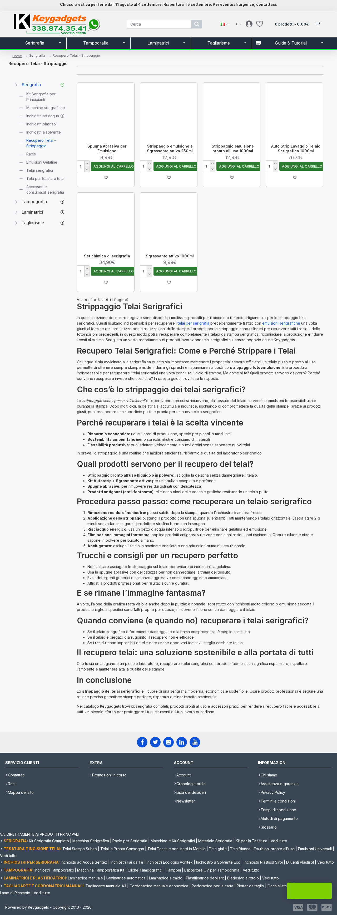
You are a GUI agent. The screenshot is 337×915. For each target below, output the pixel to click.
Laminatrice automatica (126, 878)
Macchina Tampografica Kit (100, 870)
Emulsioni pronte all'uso (274, 849)
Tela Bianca (240, 849)
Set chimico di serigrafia (107, 256)
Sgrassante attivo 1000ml (170, 256)
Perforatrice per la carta (212, 886)
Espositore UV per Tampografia (211, 870)
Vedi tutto (279, 841)
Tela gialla (218, 849)
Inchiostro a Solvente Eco (218, 862)
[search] (196, 24)
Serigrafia (37, 55)
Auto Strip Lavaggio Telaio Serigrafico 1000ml (295, 148)
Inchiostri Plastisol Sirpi (263, 862)
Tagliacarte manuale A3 (106, 886)
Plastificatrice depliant (205, 878)
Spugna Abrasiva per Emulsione (107, 148)
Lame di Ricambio (15, 892)
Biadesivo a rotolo (243, 878)
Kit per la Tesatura (251, 841)
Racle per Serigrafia (129, 841)
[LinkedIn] (181, 742)
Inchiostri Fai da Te (127, 862)
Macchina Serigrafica (90, 841)
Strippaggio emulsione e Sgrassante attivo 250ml (170, 148)
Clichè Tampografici (145, 870)
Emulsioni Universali (315, 849)
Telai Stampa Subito (79, 849)
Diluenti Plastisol (300, 862)
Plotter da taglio (250, 886)
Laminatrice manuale (85, 878)
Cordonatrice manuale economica (159, 886)
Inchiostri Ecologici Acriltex (170, 862)
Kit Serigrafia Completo (49, 841)
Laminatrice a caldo (165, 878)
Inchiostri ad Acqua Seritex (84, 862)
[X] (155, 742)
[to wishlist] (106, 177)
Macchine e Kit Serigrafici (173, 841)
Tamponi (173, 870)
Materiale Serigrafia (215, 841)
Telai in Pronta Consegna (122, 849)
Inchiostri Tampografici (54, 870)
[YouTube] (195, 742)
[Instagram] (168, 742)
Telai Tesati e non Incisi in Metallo (176, 849)
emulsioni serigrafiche (281, 323)
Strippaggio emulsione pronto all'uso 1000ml (233, 148)
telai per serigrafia (193, 323)
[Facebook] (142, 742)
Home (17, 56)
